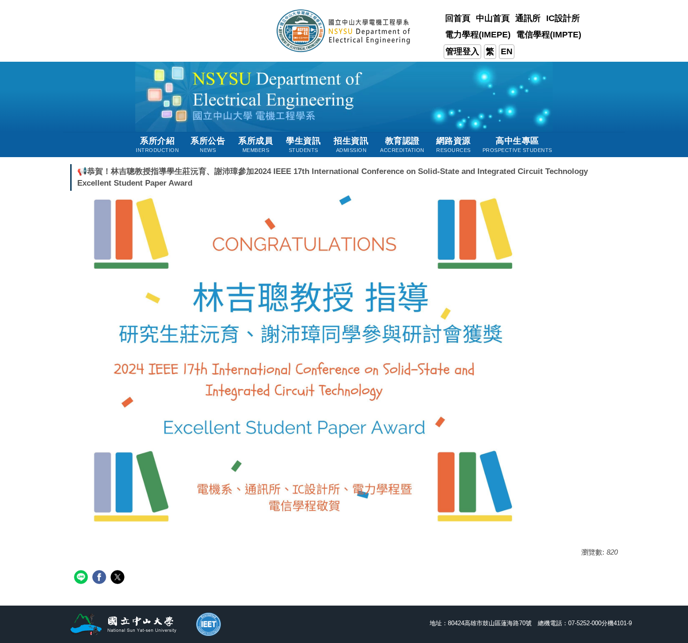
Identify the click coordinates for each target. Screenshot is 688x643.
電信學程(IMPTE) (548, 34)
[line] (82, 578)
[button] (157, 144)
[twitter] (118, 578)
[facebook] (100, 578)
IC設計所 (563, 18)
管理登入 (462, 51)
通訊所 (528, 18)
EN (506, 51)
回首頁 (457, 18)
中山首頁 (493, 18)
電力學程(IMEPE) (478, 34)
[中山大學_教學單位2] (344, 30)
